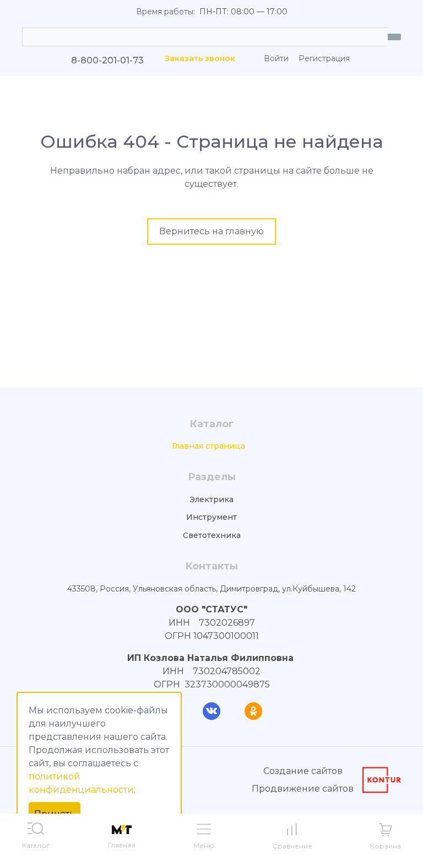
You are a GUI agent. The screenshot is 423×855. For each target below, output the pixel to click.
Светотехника (212, 535)
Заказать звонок (200, 58)
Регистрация (324, 58)
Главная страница (208, 446)
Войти (276, 58)
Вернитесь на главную (211, 231)
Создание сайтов (303, 771)
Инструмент (211, 517)
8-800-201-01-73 (107, 60)
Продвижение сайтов (303, 788)
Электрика (211, 499)
